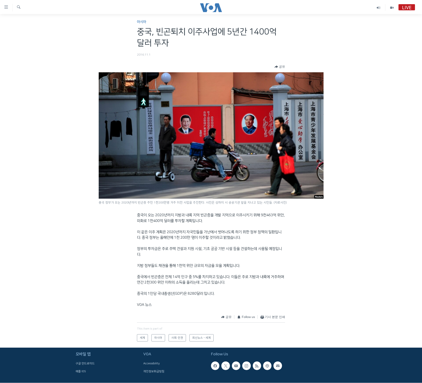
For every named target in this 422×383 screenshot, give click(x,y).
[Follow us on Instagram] (246, 366)
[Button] (280, 67)
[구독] (277, 366)
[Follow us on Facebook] (215, 366)
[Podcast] (267, 366)
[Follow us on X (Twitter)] (225, 366)
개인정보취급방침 (153, 371)
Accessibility (151, 363)
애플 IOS (81, 371)
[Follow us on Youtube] (236, 366)
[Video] (391, 7)
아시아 (141, 22)
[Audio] (378, 7)
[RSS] (257, 366)
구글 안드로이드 (85, 363)
